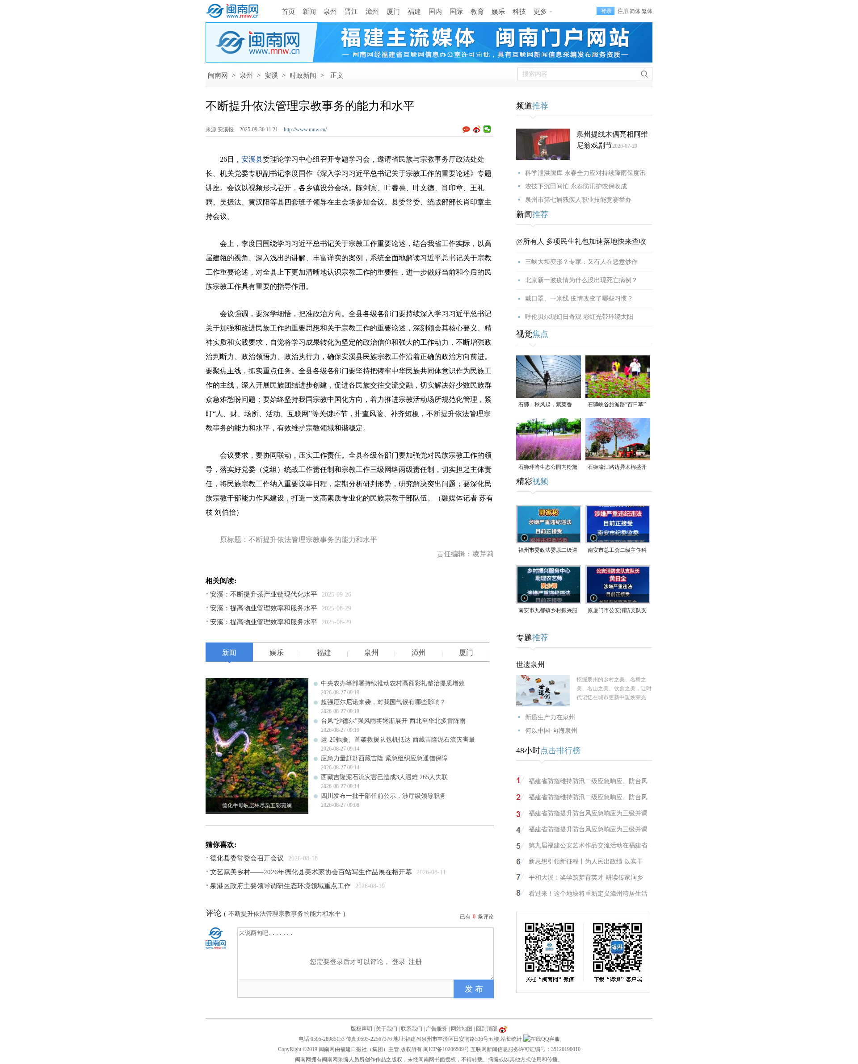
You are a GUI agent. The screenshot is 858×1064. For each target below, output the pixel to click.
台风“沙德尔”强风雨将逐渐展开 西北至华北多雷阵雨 (393, 721)
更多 (540, 11)
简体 (635, 11)
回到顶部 (486, 1029)
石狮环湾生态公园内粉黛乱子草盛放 (547, 467)
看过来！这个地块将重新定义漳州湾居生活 (588, 893)
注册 (623, 11)
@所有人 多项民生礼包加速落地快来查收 (581, 241)
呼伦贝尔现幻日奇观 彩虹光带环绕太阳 (579, 316)
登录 (398, 961)
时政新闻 (303, 75)
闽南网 (218, 75)
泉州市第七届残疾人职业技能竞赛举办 (578, 199)
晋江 (351, 11)
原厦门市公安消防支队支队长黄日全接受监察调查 (617, 611)
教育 (477, 11)
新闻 (309, 11)
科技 (519, 11)
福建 (414, 11)
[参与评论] (468, 129)
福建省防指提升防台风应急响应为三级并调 (588, 813)
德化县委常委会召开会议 (247, 858)
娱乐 (498, 11)
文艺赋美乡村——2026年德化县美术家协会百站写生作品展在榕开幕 (311, 872)
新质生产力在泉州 (550, 717)
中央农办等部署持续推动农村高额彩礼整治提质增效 (393, 683)
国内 (435, 11)
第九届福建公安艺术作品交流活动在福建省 (588, 845)
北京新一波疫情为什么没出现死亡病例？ (581, 280)
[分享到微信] (487, 129)
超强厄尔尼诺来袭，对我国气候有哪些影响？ (383, 702)
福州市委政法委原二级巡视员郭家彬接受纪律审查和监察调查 (547, 551)
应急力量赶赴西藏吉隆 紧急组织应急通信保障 (384, 758)
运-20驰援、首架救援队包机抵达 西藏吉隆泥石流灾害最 (398, 739)
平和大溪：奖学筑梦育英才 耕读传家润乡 (586, 877)
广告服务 (436, 1029)
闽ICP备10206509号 (446, 1049)
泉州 (330, 11)
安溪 (271, 75)
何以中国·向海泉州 (551, 730)
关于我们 (386, 1029)
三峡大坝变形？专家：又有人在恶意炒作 (581, 262)
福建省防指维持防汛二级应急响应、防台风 (588, 781)
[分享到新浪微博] (477, 129)
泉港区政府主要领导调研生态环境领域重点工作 (280, 885)
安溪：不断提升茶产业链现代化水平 (263, 594)
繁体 (647, 11)
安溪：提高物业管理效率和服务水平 (263, 608)
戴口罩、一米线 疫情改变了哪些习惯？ (579, 298)
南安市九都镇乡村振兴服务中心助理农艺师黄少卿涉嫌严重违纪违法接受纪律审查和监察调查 (547, 611)
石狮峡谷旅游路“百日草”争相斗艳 (617, 405)
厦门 (393, 11)
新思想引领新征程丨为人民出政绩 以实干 (586, 861)
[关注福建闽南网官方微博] (503, 1029)
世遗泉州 (530, 664)
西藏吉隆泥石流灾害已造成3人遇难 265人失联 (384, 777)
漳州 (372, 11)
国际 (456, 11)
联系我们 (411, 1029)
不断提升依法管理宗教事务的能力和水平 (284, 913)
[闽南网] (235, 11)
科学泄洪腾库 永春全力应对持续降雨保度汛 (585, 173)
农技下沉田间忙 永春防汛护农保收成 (576, 186)
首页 (288, 11)
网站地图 (461, 1029)
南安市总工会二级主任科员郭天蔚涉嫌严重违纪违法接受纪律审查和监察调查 (617, 551)
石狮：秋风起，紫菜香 (545, 404)
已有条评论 (477, 917)
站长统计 (511, 1039)
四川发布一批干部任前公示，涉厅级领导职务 (383, 796)
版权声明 (361, 1029)
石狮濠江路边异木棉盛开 (617, 467)
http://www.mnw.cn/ (305, 129)
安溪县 (252, 159)
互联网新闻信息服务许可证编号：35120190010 (525, 1049)
